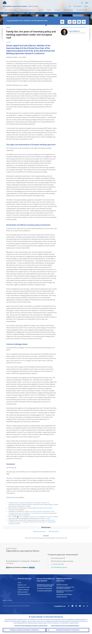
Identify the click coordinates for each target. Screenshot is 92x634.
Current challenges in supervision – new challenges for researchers (36, 516)
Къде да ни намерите (24, 594)
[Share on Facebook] (74, 22)
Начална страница (7, 13)
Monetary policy (54, 531)
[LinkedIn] (72, 606)
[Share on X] (70, 22)
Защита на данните (62, 584)
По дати (33, 13)
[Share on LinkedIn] (79, 22)
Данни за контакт (23, 592)
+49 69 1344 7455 (58, 564)
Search (82, 3)
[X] (68, 606)
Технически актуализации (44, 588)
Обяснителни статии (24, 587)
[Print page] (62, 22)
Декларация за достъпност (64, 594)
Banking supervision (39, 531)
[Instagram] (76, 606)
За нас (19, 582)
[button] (84, 3)
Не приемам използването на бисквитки (67, 630)
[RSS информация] (87, 606)
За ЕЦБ (69, 6)
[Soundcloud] (83, 606)
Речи (28, 13)
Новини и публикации (19, 13)
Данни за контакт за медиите (18, 567)
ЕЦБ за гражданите (77, 6)
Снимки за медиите (23, 589)
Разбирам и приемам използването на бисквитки (24, 630)
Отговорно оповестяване (44, 590)
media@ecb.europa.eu (60, 567)
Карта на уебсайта (8, 600)
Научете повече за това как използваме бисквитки (65, 625)
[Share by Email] (84, 22)
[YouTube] (80, 606)
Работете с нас (22, 584)
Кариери (86, 6)
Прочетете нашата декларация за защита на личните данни (31, 625)
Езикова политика (61, 596)
